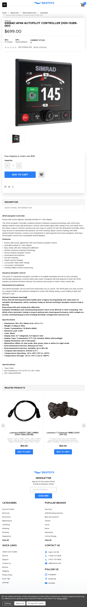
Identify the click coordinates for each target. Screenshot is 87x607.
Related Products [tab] (15, 388)
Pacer (47, 528)
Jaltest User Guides (9, 552)
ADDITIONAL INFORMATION (18, 208)
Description (11, 202)
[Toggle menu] (4, 4)
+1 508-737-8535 (54, 556)
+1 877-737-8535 (54, 559)
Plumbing (5, 528)
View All (5, 540)
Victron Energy (50, 536)
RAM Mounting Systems (54, 513)
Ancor (47, 525)
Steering (5, 532)
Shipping (5, 571)
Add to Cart (24, 452)
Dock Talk (6, 579)
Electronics (6, 517)
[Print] (13, 187)
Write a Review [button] (40, 47)
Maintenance (7, 521)
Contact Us (6, 563)
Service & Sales (8, 509)
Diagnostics (6, 536)
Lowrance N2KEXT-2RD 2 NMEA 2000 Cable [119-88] (24, 433)
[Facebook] (5, 187)
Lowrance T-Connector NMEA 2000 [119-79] (63, 433)
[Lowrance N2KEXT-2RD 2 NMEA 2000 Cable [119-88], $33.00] (24, 410)
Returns (5, 567)
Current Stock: (37, 41)
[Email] (9, 187)
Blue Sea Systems (52, 517)
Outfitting (6, 525)
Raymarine (49, 532)
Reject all (20, 603)
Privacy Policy (7, 575)
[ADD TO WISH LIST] (41, 175)
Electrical (5, 513)
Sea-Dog (48, 509)
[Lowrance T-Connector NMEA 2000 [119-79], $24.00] (63, 410)
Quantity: (9, 160)
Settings (7, 603)
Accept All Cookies (36, 603)
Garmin (47, 521)
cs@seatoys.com (54, 563)
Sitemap (5, 582)
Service (5, 556)
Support (5, 559)
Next (84, 426)
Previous (3, 426)
